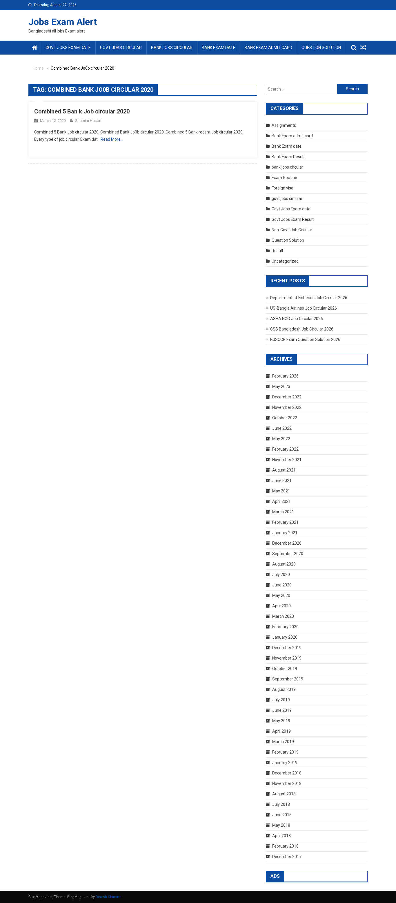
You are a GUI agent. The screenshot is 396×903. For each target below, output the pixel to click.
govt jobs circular (121, 47)
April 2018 (281, 835)
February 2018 (285, 846)
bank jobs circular (171, 47)
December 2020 (286, 543)
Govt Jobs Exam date (68, 47)
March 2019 (283, 741)
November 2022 (286, 407)
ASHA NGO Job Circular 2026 (296, 318)
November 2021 (286, 459)
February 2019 (285, 752)
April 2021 (281, 501)
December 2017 (286, 856)
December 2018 (286, 773)
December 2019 (286, 647)
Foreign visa (282, 188)
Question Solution (321, 47)
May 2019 (281, 720)
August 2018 (284, 794)
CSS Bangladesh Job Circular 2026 (301, 329)
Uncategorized (285, 261)
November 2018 (286, 783)
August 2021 (284, 470)
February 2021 (285, 522)
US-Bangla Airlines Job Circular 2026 (303, 308)
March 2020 (283, 616)
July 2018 (281, 804)
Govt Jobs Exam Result (293, 219)
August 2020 (284, 564)
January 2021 (284, 532)
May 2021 (281, 491)
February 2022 (285, 449)
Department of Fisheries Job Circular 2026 (308, 297)
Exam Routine (284, 177)
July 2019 (281, 700)
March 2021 (283, 512)
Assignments (284, 125)
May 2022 (281, 438)
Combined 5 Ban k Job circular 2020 (82, 111)
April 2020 (281, 606)
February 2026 (285, 376)
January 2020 (284, 637)
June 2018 (282, 814)
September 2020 (287, 553)
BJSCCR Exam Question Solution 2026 (305, 339)
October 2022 (284, 418)
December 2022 (286, 397)
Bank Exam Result (288, 156)
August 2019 (284, 689)
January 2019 (284, 762)
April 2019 (281, 731)
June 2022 (282, 428)
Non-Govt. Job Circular (292, 229)
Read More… (112, 139)
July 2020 (281, 574)
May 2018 (281, 825)
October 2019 (284, 668)
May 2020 (281, 595)
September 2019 (287, 679)
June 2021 (282, 480)
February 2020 (285, 626)
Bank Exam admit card (268, 47)
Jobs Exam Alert (62, 21)
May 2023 (281, 386)
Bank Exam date (218, 47)
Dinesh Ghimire (108, 897)
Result (277, 250)
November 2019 (286, 658)
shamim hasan (88, 120)
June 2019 (282, 710)
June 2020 (282, 585)
